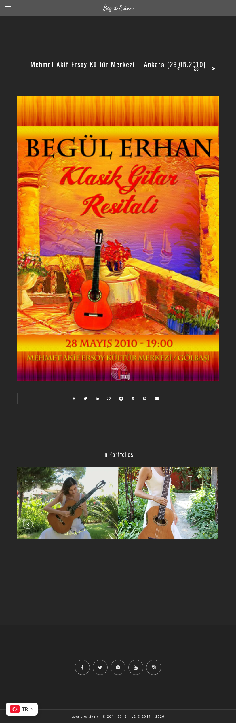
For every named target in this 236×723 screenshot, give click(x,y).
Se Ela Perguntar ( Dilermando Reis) (67, 504)
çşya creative (84, 716)
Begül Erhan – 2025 (168, 504)
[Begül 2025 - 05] (168, 489)
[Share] (74, 398)
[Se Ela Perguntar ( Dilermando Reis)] (67, 489)
